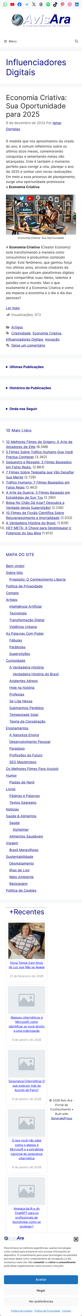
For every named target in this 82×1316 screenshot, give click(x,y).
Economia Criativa (47, 333)
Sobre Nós (14, 573)
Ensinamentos (17, 728)
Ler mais (13, 308)
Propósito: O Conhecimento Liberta (37, 579)
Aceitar (41, 1279)
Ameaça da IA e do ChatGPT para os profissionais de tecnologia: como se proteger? (27, 1217)
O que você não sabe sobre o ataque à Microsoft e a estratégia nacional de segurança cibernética (26, 1149)
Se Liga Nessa (20, 701)
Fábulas (15, 640)
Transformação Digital (26, 620)
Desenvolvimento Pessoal (29, 742)
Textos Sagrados (22, 803)
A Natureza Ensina (24, 735)
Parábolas (17, 647)
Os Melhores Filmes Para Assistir (32, 769)
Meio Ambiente (21, 877)
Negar (41, 1290)
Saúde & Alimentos (21, 816)
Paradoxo (17, 748)
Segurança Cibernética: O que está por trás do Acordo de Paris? (27, 1085)
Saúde (14, 823)
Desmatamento (21, 863)
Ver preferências (41, 1301)
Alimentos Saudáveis (26, 836)
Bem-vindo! (15, 566)
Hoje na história (21, 688)
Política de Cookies (21, 1310)
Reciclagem (18, 884)
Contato (66, 1310)
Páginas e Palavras (24, 796)
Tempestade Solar (24, 715)
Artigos (17, 327)
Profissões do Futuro (25, 755)
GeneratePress (61, 1118)
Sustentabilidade (19, 857)
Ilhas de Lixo (19, 870)
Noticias (12, 809)
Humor (11, 776)
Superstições (19, 654)
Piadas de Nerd (21, 782)
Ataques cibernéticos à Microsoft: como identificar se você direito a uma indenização (27, 1024)
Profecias (16, 694)
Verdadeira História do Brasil (36, 674)
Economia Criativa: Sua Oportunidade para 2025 (36, 105)
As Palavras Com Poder (25, 634)
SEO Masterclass (22, 762)
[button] (76, 1239)
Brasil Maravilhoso (23, 850)
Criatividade (21, 333)
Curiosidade (15, 661)
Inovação (52, 339)
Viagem (12, 843)
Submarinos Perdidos (26, 708)
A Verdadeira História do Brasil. (31, 523)
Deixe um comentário (28, 345)
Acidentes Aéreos (23, 681)
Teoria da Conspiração (27, 721)
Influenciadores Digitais (24, 339)
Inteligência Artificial (25, 606)
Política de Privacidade (47, 1310)
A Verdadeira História (26, 667)
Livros (11, 789)
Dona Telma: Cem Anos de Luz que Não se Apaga (26, 965)
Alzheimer (21, 830)
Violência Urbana (23, 627)
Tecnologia (18, 613)
